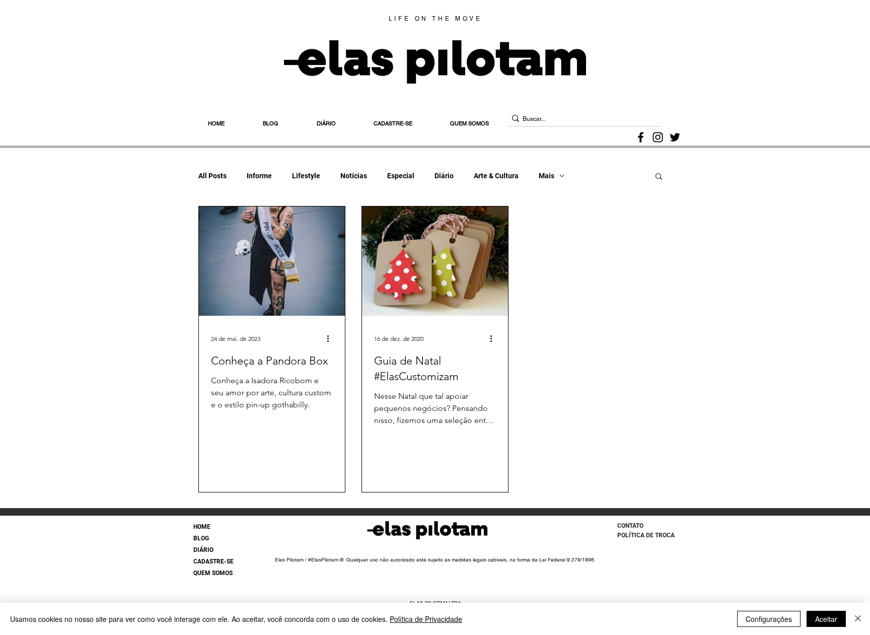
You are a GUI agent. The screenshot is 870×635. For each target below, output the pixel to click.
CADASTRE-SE (213, 561)
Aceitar (826, 619)
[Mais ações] (331, 338)
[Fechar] (858, 619)
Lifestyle (306, 176)
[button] (659, 177)
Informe (259, 176)
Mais (546, 176)
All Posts (212, 176)
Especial (400, 176)
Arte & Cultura (496, 176)
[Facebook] (640, 137)
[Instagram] (658, 137)
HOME (201, 526)
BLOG (201, 538)
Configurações (769, 619)
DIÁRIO (203, 549)
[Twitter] (675, 137)
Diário (444, 176)
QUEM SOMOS (213, 573)
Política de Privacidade (426, 619)
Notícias (353, 176)
